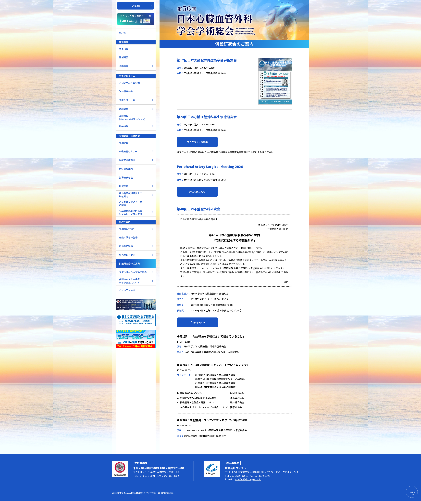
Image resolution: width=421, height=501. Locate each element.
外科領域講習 (126, 168)
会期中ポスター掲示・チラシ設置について (130, 281)
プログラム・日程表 (129, 82)
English (136, 5)
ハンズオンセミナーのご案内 (130, 203)
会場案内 (123, 66)
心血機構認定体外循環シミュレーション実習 (130, 212)
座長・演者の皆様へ (129, 237)
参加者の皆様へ (127, 228)
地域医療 (123, 186)
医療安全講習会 (127, 160)
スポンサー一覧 (127, 100)
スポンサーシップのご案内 (133, 272)
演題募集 (123, 108)
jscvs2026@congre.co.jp (248, 479)
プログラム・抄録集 (197, 142)
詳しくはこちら (197, 191)
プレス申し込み (127, 289)
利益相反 (123, 126)
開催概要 (123, 57)
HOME (122, 32)
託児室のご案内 (127, 254)
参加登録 (123, 142)
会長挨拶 (123, 48)
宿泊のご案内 (126, 246)
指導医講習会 (126, 177)
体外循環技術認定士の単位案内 (130, 195)
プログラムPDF (197, 322)
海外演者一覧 (126, 91)
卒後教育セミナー (128, 151)
